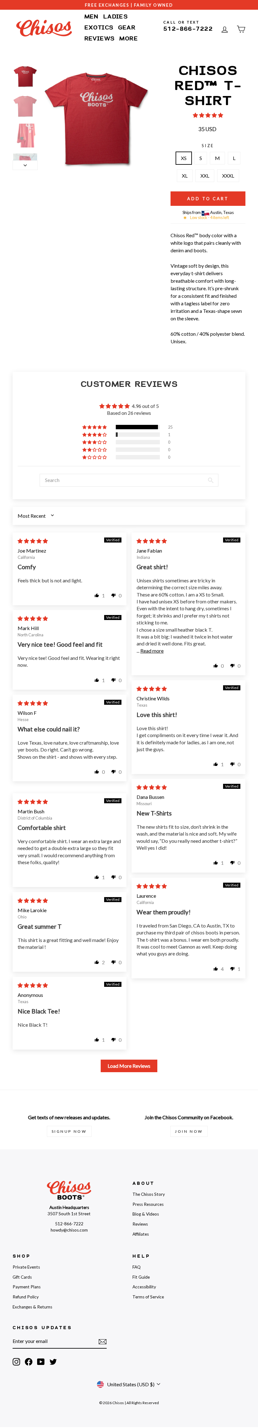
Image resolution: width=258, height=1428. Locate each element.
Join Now (189, 1131)
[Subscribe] (102, 1341)
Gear (126, 27)
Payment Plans (27, 1286)
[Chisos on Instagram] (16, 1362)
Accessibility (144, 1286)
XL (185, 176)
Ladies (115, 16)
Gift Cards (22, 1277)
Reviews (99, 38)
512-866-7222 (188, 29)
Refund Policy (26, 1296)
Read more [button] (152, 651)
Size (208, 145)
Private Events (26, 1267)
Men (91, 16)
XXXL (228, 176)
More (128, 38)
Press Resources (148, 1204)
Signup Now (69, 1131)
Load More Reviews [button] (129, 1066)
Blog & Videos (145, 1214)
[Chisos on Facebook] (28, 1362)
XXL (204, 176)
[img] (33, 541)
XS (184, 158)
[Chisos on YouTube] (41, 1362)
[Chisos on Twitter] (53, 1362)
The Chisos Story (148, 1194)
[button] (208, 115)
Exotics (99, 27)
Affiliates (140, 1234)
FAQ (136, 1267)
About (143, 1183)
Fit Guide (141, 1277)
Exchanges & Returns (32, 1306)
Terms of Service (148, 1296)
